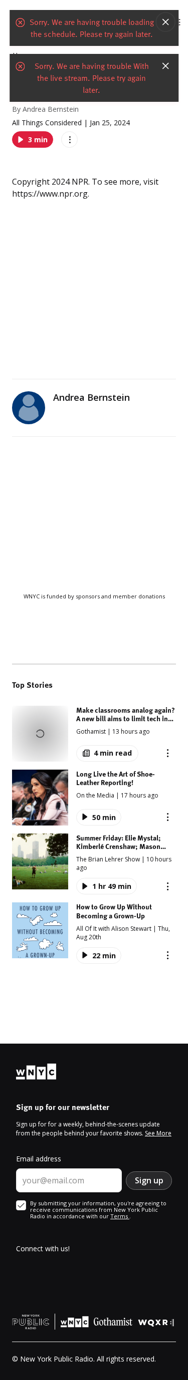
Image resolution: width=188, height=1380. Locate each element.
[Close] (165, 22)
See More (158, 1133)
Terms (119, 1216)
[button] (94, 734)
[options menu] (69, 139)
